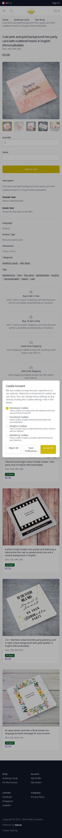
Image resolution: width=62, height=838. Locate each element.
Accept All (48, 447)
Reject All (13, 447)
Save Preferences (31, 449)
